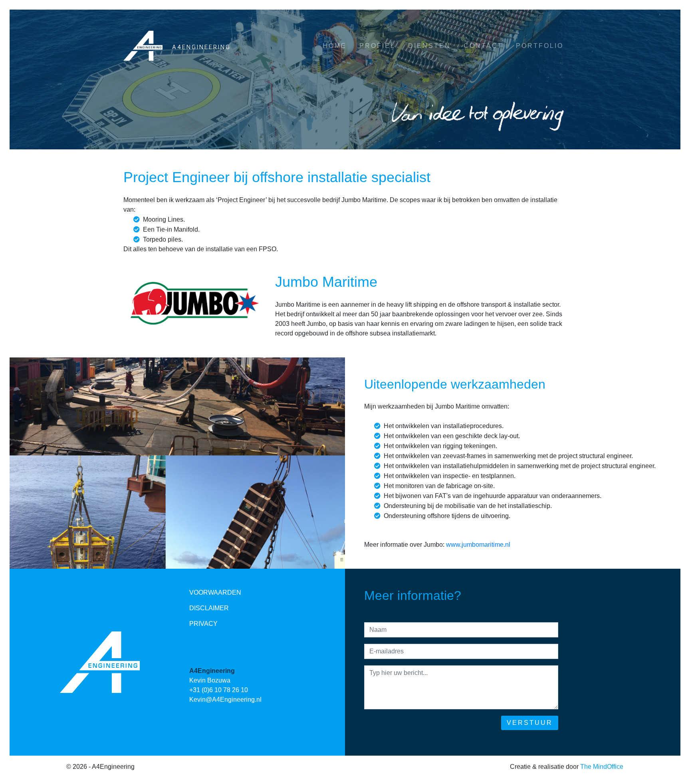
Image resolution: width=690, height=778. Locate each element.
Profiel (377, 45)
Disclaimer (209, 608)
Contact (483, 45)
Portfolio (539, 45)
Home (335, 45)
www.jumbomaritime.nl (478, 544)
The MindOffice (601, 766)
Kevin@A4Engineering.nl (225, 699)
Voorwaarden (215, 592)
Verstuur (530, 722)
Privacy (203, 623)
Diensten (429, 45)
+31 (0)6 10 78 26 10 (218, 690)
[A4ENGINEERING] (143, 46)
